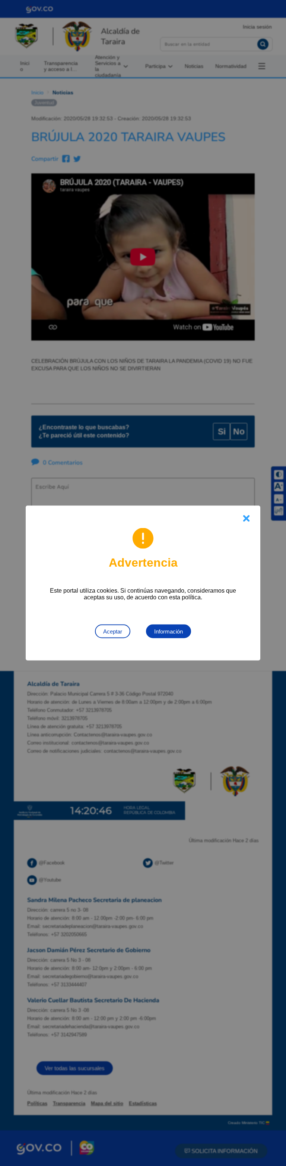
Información (168, 631)
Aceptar (112, 631)
